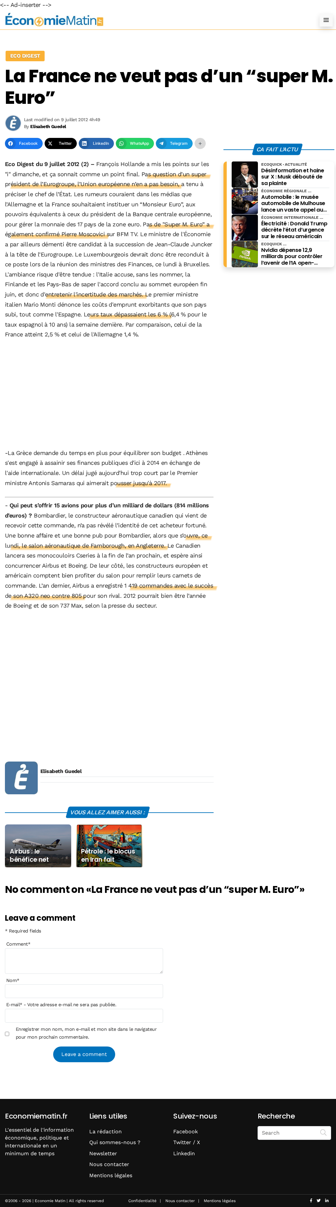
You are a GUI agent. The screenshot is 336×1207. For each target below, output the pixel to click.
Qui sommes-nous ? (114, 1142)
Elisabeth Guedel (60, 771)
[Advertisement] (109, 394)
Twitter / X (186, 1142)
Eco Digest (25, 56)
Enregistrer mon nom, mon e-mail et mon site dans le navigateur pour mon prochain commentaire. (86, 1033)
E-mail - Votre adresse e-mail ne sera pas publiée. (61, 1004)
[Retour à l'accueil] (154, 20)
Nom (12, 980)
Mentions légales (110, 1175)
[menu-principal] (326, 20)
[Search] (323, 1132)
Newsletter (103, 1153)
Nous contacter (109, 1164)
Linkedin (184, 1153)
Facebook (185, 1131)
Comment (18, 944)
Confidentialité (142, 1200)
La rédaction (105, 1131)
